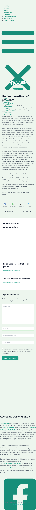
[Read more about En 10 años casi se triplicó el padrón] (18, 247)
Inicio (5, 4)
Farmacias (7, 14)
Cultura (6, 10)
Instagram (17, 463)
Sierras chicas (8, 18)
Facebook (11, 463)
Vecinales (6, 8)
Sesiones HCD (8, 12)
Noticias (6, 6)
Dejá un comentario (9, 270)
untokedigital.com (18, 504)
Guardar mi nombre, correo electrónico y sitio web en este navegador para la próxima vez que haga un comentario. (17, 351)
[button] (18, 59)
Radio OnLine (12, 430)
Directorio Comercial (10, 16)
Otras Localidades (9, 20)
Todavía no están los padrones (16, 279)
